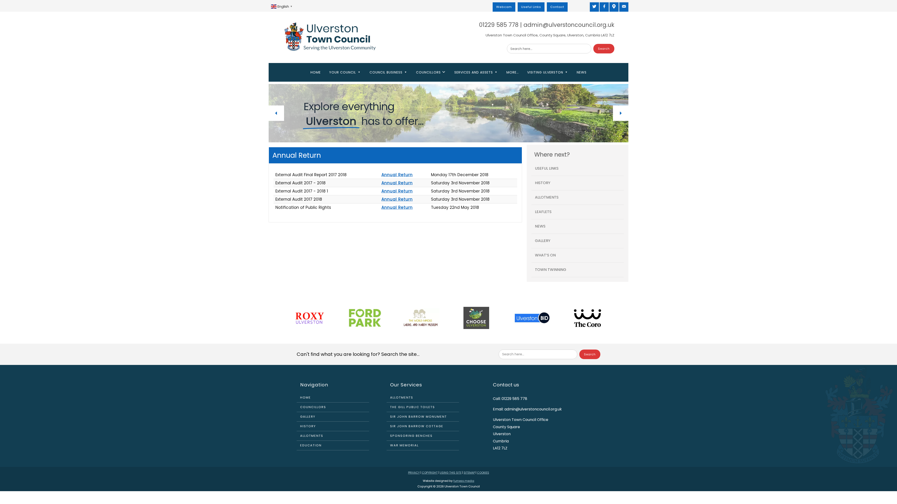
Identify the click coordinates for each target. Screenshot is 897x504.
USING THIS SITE (451, 473)
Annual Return (397, 175)
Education (311, 445)
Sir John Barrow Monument (418, 416)
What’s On (545, 255)
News (582, 72)
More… (512, 72)
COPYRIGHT (430, 473)
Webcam (504, 7)
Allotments (547, 197)
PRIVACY (414, 473)
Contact (557, 7)
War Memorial (404, 445)
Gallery (542, 240)
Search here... (521, 49)
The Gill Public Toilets (412, 407)
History (542, 183)
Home (315, 72)
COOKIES (483, 473)
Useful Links (531, 7)
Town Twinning (550, 269)
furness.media (463, 481)
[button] (276, 113)
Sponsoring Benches (411, 436)
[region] (448, 113)
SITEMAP (469, 473)
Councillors (313, 407)
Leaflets (543, 211)
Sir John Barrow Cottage (416, 426)
